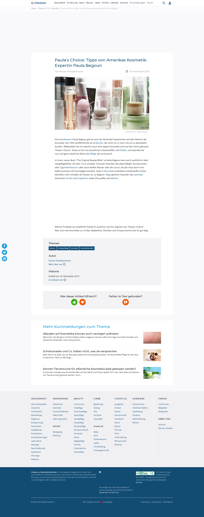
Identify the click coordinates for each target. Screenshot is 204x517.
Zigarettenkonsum (69, 167)
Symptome (36, 452)
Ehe (95, 411)
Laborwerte (36, 441)
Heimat (128, 142)
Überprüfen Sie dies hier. (109, 492)
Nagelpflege (79, 441)
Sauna (117, 167)
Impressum (145, 502)
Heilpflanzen (36, 430)
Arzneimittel (36, 411)
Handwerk (119, 419)
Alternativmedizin (39, 404)
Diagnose (35, 419)
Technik (118, 430)
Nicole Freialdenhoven (60, 260)
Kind (96, 435)
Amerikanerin (65, 139)
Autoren (162, 424)
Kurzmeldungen (137, 3)
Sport (82, 3)
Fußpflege (78, 408)
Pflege (93, 153)
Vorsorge (35, 455)
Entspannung (37, 422)
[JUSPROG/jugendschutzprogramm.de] (145, 473)
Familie (105, 3)
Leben (96, 443)
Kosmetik (55, 8)
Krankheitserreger (39, 437)
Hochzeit (98, 415)
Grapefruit (82, 178)
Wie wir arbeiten (165, 428)
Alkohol (114, 178)
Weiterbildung (139, 419)
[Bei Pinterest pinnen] (4, 258)
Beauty (89, 3)
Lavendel (138, 174)
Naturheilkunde (38, 448)
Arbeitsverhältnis (140, 408)
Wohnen (118, 444)
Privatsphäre (168, 502)
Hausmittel (36, 426)
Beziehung (98, 404)
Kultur (117, 422)
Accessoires (79, 404)
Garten (118, 411)
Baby (96, 432)
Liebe (97, 3)
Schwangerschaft (101, 450)
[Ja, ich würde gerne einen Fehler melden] (125, 302)
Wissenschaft (120, 441)
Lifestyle (114, 3)
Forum (150, 3)
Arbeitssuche (138, 404)
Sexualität (98, 419)
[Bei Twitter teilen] (4, 252)
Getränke (57, 408)
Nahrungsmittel (60, 419)
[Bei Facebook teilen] (4, 246)
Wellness (35, 459)
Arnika (69, 178)
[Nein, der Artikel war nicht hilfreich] (82, 302)
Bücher (99, 142)
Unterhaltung (121, 437)
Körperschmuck (81, 430)
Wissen (136, 422)
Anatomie (35, 408)
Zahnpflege (79, 452)
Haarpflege (79, 415)
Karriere (124, 3)
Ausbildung (138, 411)
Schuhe (77, 444)
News (33, 8)
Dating (97, 408)
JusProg (139, 482)
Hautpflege (79, 422)
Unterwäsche (80, 448)
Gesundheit (59, 3)
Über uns (164, 419)
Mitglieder (162, 408)
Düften (123, 150)
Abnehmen (58, 404)
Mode (76, 437)
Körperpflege (63, 248)
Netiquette (163, 411)
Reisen (117, 426)
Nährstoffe (58, 415)
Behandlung (36, 415)
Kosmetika (109, 171)
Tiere (117, 433)
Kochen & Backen (60, 411)
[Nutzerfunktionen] (170, 3)
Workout (57, 435)
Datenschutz (156, 502)
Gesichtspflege (80, 411)
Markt (136, 146)
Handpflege (79, 419)
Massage (35, 444)
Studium (136, 415)
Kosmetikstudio (87, 248)
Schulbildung (99, 446)
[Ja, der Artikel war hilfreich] (74, 302)
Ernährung (72, 3)
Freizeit (118, 408)
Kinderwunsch (100, 439)
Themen (41, 8)
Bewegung (57, 432)
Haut (57, 153)
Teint (83, 163)
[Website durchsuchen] (164, 3)
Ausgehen (119, 404)
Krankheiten (36, 433)
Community (163, 404)
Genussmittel (120, 415)
